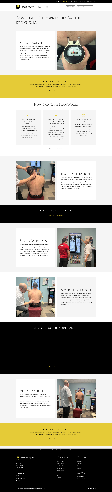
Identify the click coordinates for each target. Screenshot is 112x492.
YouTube (79, 463)
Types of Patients (61, 470)
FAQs (58, 475)
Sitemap (59, 480)
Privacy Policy (80, 476)
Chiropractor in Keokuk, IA (45, 449)
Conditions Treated (61, 466)
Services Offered (55, 449)
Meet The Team (60, 461)
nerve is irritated (72, 182)
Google (79, 468)
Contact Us (59, 477)
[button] (95, 7)
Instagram (79, 466)
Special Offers (60, 463)
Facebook (79, 461)
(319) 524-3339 (19, 467)
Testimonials (60, 473)
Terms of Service (81, 479)
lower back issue (76, 186)
